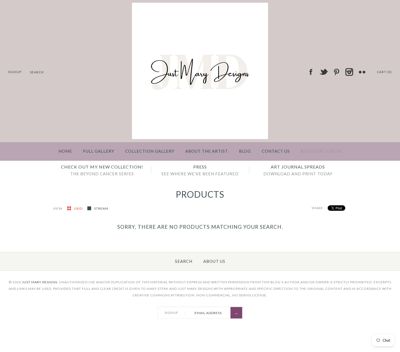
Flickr (362, 72)
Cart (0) (384, 72)
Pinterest (336, 72)
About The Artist (206, 151)
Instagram (349, 72)
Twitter (324, 72)
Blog (245, 151)
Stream (101, 208)
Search (183, 261)
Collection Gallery (149, 151)
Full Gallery (98, 151)
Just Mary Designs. (40, 282)
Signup (14, 72)
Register (311, 151)
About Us (214, 261)
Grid (78, 208)
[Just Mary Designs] (200, 6)
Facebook (311, 72)
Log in (334, 151)
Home (65, 151)
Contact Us (276, 151)
